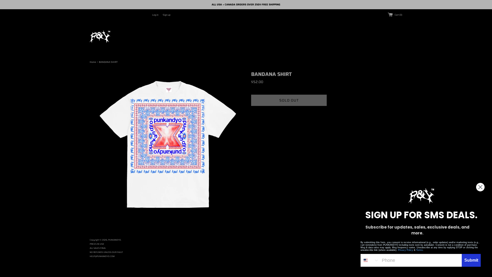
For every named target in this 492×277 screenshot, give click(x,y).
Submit (471, 260)
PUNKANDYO (114, 240)
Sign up (166, 15)
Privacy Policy (405, 250)
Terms (419, 250)
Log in (155, 15)
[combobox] (370, 260)
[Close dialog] (480, 187)
